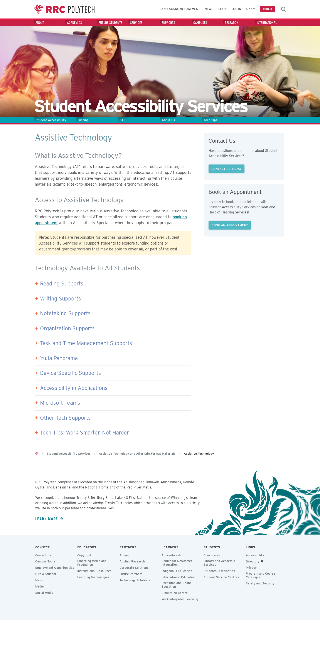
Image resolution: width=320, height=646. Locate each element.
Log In (236, 8)
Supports (168, 23)
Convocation (212, 555)
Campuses (200, 23)
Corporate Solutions (134, 567)
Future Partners (131, 574)
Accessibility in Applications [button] (74, 388)
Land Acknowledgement (180, 8)
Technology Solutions (135, 580)
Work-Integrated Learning (180, 599)
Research (231, 23)
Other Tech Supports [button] (65, 417)
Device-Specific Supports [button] (70, 373)
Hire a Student (45, 574)
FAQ (123, 120)
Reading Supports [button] (61, 283)
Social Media (44, 592)
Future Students (110, 23)
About (39, 23)
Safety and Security (260, 583)
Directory (252, 561)
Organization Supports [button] (67, 328)
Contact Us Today (226, 169)
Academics (74, 23)
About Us (168, 120)
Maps (39, 580)
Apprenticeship (172, 555)
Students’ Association (219, 571)
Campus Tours (45, 561)
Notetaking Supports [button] (65, 313)
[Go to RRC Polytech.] (36, 453)
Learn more (46, 518)
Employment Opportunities (54, 567)
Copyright (84, 555)
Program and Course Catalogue (260, 575)
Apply (250, 8)
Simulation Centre (175, 593)
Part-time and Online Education (177, 584)
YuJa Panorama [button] (59, 358)
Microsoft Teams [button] (60, 402)
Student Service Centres (221, 577)
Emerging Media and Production (91, 562)
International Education (178, 577)
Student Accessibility (50, 120)
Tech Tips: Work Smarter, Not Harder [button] (84, 432)
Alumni (125, 555)
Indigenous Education (177, 571)
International (266, 23)
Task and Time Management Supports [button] (86, 343)
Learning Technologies (93, 577)
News (209, 8)
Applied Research (132, 561)
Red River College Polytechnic (64, 9)
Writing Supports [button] (60, 298)
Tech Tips (210, 120)
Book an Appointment (229, 225)
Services (136, 23)
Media (39, 586)
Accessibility (255, 555)
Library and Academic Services (219, 562)
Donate (268, 9)
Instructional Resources (94, 571)
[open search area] (283, 9)
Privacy (251, 567)
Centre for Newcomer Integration (177, 562)
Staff (222, 8)
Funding (83, 120)
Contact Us (43, 555)
